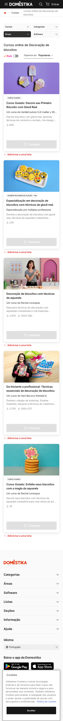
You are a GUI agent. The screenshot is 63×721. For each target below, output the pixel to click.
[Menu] (6, 4)
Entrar (55, 4)
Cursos (15, 12)
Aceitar (31, 710)
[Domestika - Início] (5, 12)
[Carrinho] (47, 4)
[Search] (41, 4)
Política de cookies (46, 701)
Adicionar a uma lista (19, 154)
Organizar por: (37, 55)
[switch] (15, 56)
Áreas (8, 583)
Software (10, 593)
